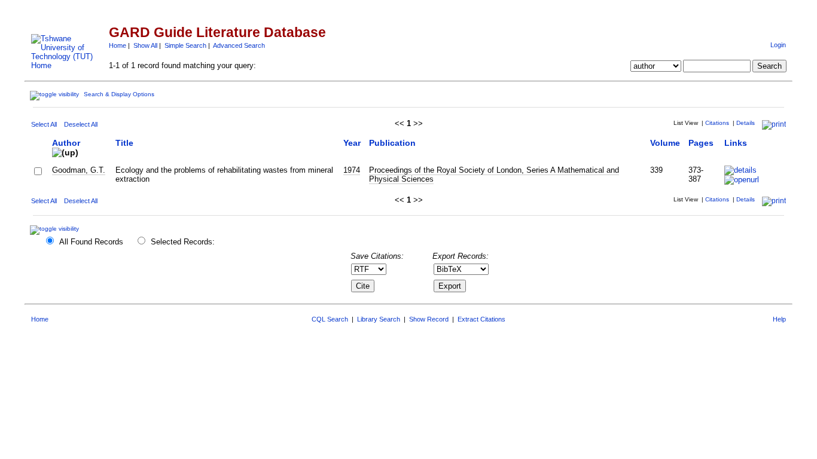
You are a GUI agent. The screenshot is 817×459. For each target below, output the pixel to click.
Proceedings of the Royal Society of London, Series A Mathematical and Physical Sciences (494, 174)
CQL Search (330, 319)
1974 (351, 170)
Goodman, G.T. (78, 170)
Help (779, 319)
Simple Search (185, 45)
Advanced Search (239, 45)
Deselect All (80, 124)
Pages (701, 143)
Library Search (378, 319)
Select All (44, 124)
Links (735, 143)
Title (124, 143)
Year (352, 143)
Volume (665, 143)
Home (117, 45)
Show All (145, 45)
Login (778, 44)
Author (66, 143)
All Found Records (91, 241)
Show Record (429, 319)
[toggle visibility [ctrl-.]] (56, 228)
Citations (717, 123)
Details (745, 123)
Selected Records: (183, 241)
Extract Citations (481, 319)
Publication (392, 143)
